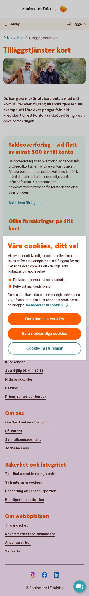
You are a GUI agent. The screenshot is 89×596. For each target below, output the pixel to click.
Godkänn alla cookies (44, 319)
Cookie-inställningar (44, 348)
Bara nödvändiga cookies (44, 333)
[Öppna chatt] (79, 586)
